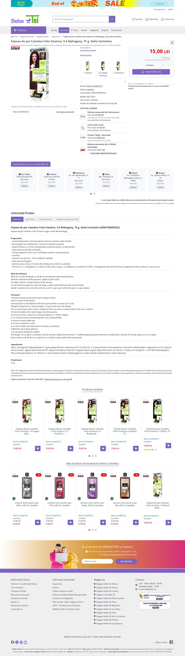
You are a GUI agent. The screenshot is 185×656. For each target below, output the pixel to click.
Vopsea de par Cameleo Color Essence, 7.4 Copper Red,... (27, 431)
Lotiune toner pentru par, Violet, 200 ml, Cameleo (92, 504)
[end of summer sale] (92, 3)
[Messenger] (16, 642)
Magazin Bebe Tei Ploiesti (107, 620)
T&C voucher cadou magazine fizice (67, 602)
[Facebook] (12, 642)
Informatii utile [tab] (45, 219)
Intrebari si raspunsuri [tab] (67, 219)
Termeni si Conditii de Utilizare (24, 584)
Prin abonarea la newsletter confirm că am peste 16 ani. (113, 551)
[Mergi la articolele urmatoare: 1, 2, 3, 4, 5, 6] (90, 193)
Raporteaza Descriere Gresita (57, 379)
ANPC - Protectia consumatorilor (66, 605)
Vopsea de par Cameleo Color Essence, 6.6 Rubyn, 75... (125, 431)
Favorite (138, 19)
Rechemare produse (19, 605)
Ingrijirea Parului (42, 36)
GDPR (170, 9)
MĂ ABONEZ (126, 561)
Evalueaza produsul (88, 50)
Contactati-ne (16, 609)
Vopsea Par (55, 36)
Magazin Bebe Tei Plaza (106, 602)
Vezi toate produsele (65, 112)
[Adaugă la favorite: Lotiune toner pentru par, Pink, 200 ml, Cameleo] (46, 474)
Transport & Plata (18, 591)
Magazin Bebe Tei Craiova (107, 591)
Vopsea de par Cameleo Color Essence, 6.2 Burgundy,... (92, 431)
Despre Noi (57, 584)
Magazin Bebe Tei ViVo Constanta (110, 616)
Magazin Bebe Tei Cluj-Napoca (109, 623)
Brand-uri (15, 602)
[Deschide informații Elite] (15, 402)
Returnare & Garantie (20, 594)
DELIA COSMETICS (94, 86)
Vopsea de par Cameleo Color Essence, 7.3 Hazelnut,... (59, 431)
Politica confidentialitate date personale (69, 594)
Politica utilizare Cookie (62, 591)
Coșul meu (153, 19)
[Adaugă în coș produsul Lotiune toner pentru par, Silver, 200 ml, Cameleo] (38, 522)
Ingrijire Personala (27, 36)
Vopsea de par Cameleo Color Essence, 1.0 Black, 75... (157, 430)
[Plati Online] (161, 642)
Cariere (55, 587)
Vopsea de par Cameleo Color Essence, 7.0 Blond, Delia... (158, 505)
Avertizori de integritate (62, 598)
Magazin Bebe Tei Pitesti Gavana (110, 598)
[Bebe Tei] (25, 19)
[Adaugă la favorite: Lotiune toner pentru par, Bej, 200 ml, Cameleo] (112, 474)
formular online (73, 609)
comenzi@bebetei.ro (147, 589)
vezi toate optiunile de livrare (104, 153)
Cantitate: (150, 65)
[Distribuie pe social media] (172, 43)
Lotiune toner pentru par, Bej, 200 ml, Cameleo (125, 504)
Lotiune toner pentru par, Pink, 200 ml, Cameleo (60, 504)
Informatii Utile (159, 9)
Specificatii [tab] (30, 219)
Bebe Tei (14, 36)
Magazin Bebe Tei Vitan (106, 612)
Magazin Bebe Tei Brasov (107, 587)
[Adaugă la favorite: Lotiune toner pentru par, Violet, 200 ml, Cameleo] (79, 474)
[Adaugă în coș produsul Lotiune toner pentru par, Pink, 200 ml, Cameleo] (70, 522)
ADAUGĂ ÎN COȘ (153, 71)
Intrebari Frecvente (19, 598)
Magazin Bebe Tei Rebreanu (108, 605)
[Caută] (112, 19)
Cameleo (90, 89)
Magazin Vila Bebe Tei (105, 594)
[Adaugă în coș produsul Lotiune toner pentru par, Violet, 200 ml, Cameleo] (103, 522)
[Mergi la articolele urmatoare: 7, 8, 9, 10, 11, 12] (94, 193)
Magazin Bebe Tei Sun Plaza (108, 609)
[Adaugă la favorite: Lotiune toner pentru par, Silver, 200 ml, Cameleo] (14, 474)
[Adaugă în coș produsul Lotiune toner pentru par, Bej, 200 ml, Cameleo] (136, 522)
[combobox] (80, 19)
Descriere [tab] (17, 219)
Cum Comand (17, 587)
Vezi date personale (118, 554)
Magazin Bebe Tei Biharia (107, 584)
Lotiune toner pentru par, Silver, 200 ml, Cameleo (27, 504)
